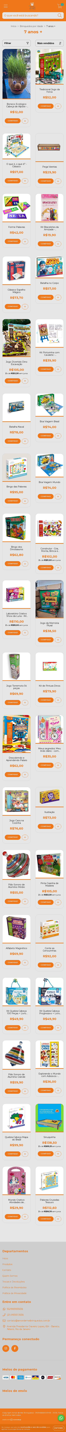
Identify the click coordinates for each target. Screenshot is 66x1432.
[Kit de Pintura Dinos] (58, 700)
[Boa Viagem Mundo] (58, 496)
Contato (6, 1270)
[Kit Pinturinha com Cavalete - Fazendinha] (58, 369)
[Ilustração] (58, 826)
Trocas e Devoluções (13, 1281)
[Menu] (5, 6)
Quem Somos (9, 1276)
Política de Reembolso (14, 1287)
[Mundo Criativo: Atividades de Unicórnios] (25, 1216)
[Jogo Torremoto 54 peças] (25, 702)
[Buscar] (59, 15)
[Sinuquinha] (58, 1154)
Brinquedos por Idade (31, 26)
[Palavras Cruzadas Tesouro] (58, 1219)
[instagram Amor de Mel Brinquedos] (5, 1348)
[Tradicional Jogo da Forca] (58, 106)
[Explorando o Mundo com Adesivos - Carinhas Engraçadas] (58, 1090)
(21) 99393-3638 (15, 1314)
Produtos (7, 1264)
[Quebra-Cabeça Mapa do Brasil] (25, 1154)
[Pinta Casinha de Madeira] (58, 902)
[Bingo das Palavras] (25, 501)
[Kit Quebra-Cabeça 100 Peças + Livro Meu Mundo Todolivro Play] (25, 1028)
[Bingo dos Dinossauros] (25, 563)
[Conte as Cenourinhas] (58, 965)
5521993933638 (15, 1309)
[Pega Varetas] (58, 181)
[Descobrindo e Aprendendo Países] (25, 774)
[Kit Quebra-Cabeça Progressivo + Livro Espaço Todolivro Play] (58, 1028)
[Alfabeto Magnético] (25, 962)
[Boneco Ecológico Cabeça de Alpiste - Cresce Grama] (25, 121)
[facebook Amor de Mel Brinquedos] (14, 1348)
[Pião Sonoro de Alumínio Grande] (25, 1091)
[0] (59, 6)
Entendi (58, 1428)
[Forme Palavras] (25, 241)
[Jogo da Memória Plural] (58, 640)
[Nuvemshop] (11, 1420)
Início (13, 26)
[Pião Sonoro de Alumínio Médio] (25, 901)
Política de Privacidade (14, 1293)
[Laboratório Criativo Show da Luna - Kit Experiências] (25, 632)
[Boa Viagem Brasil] (58, 436)
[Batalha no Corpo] (58, 297)
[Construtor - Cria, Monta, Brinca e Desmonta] (58, 567)
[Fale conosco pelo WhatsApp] (61, 1417)
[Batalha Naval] (25, 441)
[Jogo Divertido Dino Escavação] (25, 381)
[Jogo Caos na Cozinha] (25, 837)
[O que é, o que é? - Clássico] (25, 181)
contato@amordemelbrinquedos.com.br (28, 1320)
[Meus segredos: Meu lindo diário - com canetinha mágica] (58, 765)
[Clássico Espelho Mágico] (25, 306)
